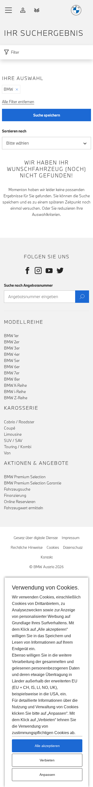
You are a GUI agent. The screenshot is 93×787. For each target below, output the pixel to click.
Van (7, 452)
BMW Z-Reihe (15, 397)
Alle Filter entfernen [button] (18, 101)
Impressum (70, 537)
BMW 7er (11, 372)
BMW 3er (12, 348)
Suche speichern (46, 115)
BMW (8, 89)
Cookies (53, 547)
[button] (8, 10)
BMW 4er (12, 354)
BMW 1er (11, 335)
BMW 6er (12, 366)
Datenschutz (73, 547)
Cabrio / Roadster (19, 421)
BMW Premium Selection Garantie (32, 482)
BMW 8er (12, 379)
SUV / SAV (13, 440)
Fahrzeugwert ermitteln (23, 507)
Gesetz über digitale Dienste (36, 537)
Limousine (13, 434)
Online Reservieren (19, 501)
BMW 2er (11, 341)
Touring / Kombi (17, 446)
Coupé (9, 428)
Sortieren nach (14, 131)
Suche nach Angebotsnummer (28, 285)
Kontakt (47, 557)
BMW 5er (12, 360)
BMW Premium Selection (25, 476)
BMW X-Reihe (15, 385)
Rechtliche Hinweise (27, 547)
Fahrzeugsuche (17, 489)
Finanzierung (15, 495)
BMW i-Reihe (15, 391)
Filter (15, 52)
